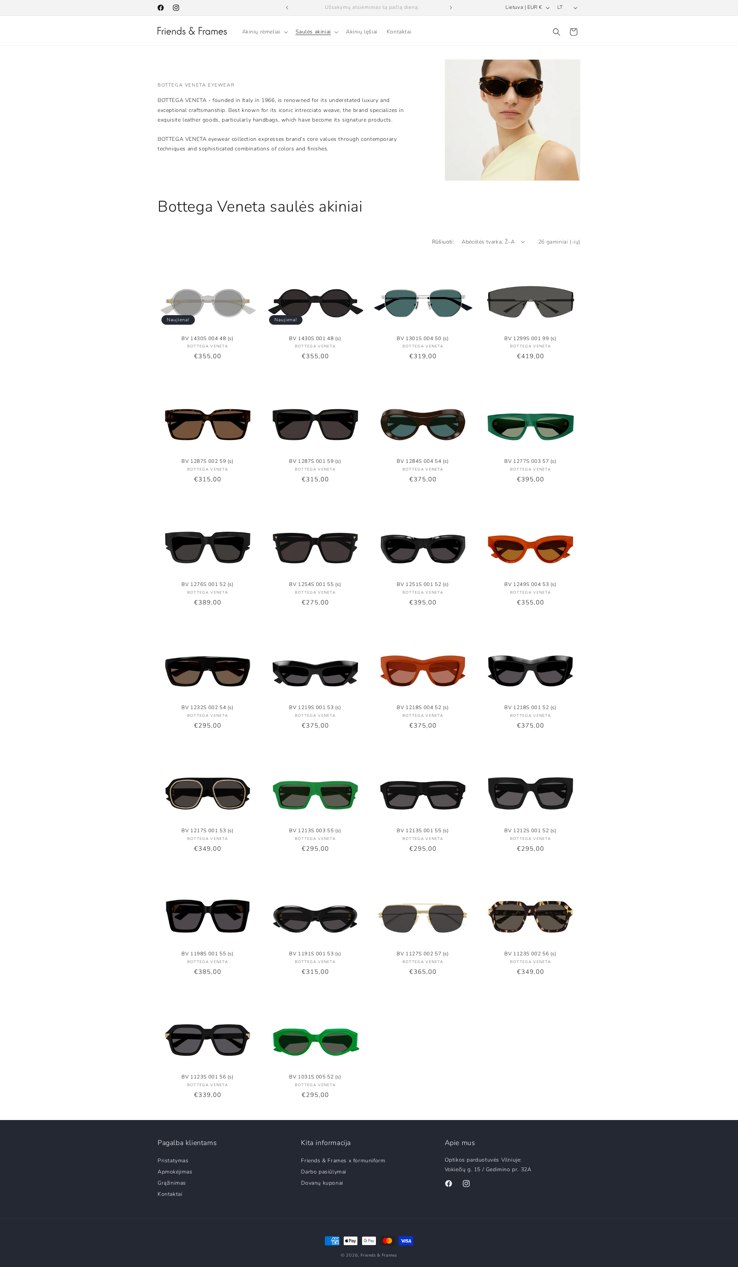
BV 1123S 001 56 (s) (207, 1077)
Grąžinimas (172, 1182)
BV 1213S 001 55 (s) (423, 831)
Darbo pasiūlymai (323, 1171)
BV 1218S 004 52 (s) (423, 707)
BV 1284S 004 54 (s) (423, 461)
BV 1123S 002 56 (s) (530, 954)
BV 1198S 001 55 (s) (207, 954)
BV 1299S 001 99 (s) (530, 339)
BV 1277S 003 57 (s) (530, 461)
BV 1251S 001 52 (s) (423, 584)
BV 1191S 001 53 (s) (315, 954)
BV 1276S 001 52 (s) (207, 584)
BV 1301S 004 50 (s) (423, 339)
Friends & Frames (379, 1255)
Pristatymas (173, 1161)
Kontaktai (170, 1193)
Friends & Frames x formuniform (343, 1161)
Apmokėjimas (175, 1171)
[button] (264, 32)
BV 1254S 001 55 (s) (315, 584)
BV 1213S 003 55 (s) (315, 831)
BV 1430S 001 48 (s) (315, 339)
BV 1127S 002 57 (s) (423, 954)
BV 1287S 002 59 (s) (207, 461)
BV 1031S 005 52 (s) (315, 1077)
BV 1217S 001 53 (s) (207, 831)
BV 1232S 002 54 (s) (207, 707)
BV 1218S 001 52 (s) (530, 707)
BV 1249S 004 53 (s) (530, 584)
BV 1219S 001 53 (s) (315, 707)
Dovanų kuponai (322, 1182)
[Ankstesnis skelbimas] (287, 7)
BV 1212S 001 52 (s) (530, 831)
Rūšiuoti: (443, 241)
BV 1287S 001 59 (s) (315, 461)
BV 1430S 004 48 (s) (207, 339)
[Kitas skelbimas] (450, 7)
